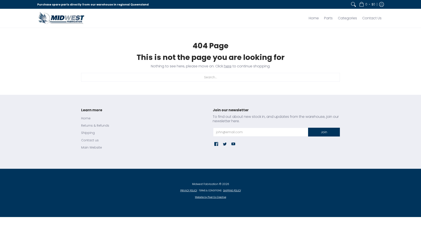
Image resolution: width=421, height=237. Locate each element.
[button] (367, 4)
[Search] (353, 4)
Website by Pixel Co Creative (210, 197)
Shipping (88, 133)
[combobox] (210, 77)
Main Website (91, 147)
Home (86, 118)
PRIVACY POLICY (188, 190)
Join (324, 132)
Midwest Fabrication (205, 184)
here (228, 66)
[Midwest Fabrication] (61, 18)
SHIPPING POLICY (232, 190)
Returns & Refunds (95, 125)
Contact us (90, 140)
